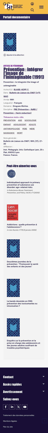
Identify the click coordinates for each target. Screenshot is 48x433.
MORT (20, 133)
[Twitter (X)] (18, 406)
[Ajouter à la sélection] (4, 55)
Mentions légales (10, 421)
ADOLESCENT (19, 124)
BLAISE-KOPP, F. (21, 89)
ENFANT (7, 124)
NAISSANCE (8, 133)
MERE (32, 129)
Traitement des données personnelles (18, 415)
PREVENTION (9, 120)
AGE (20, 120)
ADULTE (32, 124)
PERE (24, 129)
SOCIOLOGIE (30, 120)
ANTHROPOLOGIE (11, 129)
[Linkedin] (12, 406)
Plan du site (8, 427)
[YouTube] (24, 406)
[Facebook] (5, 406)
